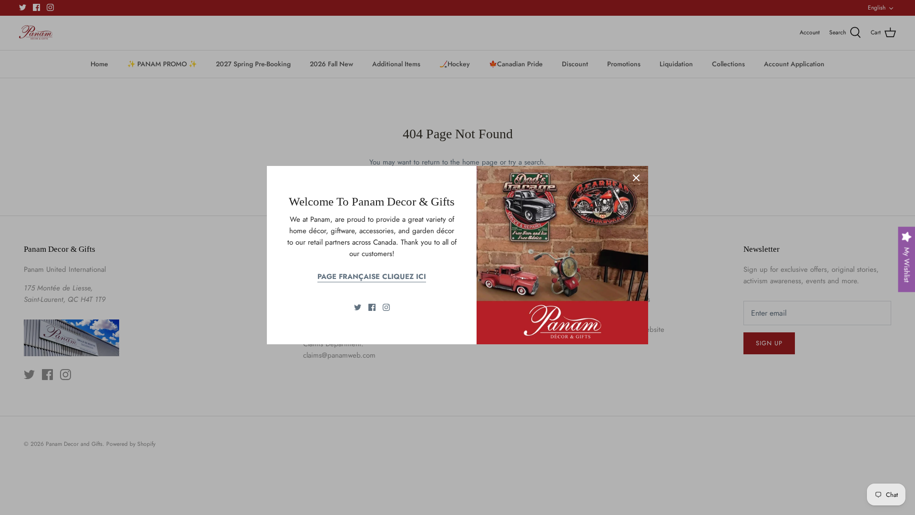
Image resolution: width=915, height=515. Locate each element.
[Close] (636, 177)
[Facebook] (372, 307)
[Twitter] (357, 307)
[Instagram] (386, 307)
